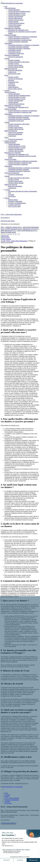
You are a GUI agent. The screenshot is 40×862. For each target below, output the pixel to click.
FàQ (9, 193)
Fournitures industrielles (15, 201)
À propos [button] (7, 189)
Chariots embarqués (14, 26)
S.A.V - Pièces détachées (11, 798)
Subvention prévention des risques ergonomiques (22, 191)
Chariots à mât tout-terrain (15, 20)
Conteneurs (11, 84)
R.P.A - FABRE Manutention (9, 229)
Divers (6, 75)
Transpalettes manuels (14, 50)
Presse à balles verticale (15, 89)
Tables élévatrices (13, 87)
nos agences (8, 803)
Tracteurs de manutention (11, 55)
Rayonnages (11, 85)
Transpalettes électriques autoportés (18, 47)
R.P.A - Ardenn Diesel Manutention (28, 227)
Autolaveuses (12, 72)
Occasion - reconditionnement (17, 203)
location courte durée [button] (10, 141)
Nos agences (12, 196)
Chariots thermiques (14, 10)
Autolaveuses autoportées (15, 132)
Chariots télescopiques (14, 25)
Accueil (3, 241)
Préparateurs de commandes (12, 28)
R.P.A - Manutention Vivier (26, 229)
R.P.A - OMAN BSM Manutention (22, 230)
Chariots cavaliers (13, 77)
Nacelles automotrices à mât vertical (18, 62)
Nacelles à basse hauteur (15, 65)
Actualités (11, 194)
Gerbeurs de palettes (10, 35)
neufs (6, 793)
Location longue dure (14, 205)
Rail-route (11, 80)
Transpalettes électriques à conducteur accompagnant (23, 45)
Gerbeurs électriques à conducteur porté (19, 40)
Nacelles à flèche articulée (15, 67)
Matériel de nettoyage (10, 68)
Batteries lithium (13, 200)
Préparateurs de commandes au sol (18, 30)
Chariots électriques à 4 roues (16, 15)
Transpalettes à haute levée (16, 53)
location (6, 796)
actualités (7, 801)
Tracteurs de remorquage (15, 78)
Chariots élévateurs (10, 8)
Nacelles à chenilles (14, 60)
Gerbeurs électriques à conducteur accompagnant (22, 36)
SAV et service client (14, 206)
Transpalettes (8, 43)
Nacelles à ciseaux (13, 63)
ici (15, 321)
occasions (7, 795)
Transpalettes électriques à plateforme (19, 48)
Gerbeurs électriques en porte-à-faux (18, 38)
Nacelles (6, 58)
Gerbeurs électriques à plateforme (18, 41)
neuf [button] (5, 6)
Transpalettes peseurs (14, 52)
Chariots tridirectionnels (15, 18)
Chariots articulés (13, 21)
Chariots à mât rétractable (15, 16)
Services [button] (6, 198)
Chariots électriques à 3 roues (16, 13)
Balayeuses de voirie (14, 73)
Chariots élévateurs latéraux (16, 23)
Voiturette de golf (13, 82)
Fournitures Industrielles (11, 800)
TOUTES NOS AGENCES (8, 823)
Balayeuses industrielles (15, 70)
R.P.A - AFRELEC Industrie (9, 227)
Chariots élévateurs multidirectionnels (19, 11)
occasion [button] (7, 90)
